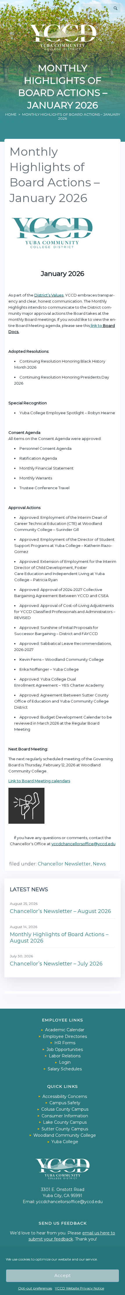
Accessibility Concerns (64, 1096)
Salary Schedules (65, 1069)
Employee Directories (65, 1036)
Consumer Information (65, 1115)
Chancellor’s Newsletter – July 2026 (56, 964)
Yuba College (64, 1141)
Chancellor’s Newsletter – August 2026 (60, 911)
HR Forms (64, 1042)
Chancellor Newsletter (64, 864)
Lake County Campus (65, 1122)
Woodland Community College (64, 1135)
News (99, 864)
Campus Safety (64, 1102)
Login (65, 1062)
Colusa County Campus (64, 1109)
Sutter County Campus (65, 1129)
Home (11, 114)
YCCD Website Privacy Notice (79, 1288)
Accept (62, 1275)
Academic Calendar (64, 1029)
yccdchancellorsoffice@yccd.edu (83, 843)
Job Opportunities (65, 1049)
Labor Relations (65, 1055)
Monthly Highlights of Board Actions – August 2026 (59, 937)
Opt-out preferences (35, 1288)
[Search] (115, 8)
